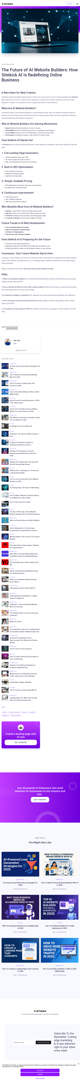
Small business (16, 715)
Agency (4, 712)
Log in (69, 4)
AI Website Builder (14, 712)
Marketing (5, 715)
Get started (40, 800)
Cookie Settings (40, 1078)
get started (21, 742)
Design (24, 712)
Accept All (40, 1070)
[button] (77, 4)
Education (32, 712)
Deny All (40, 1074)
